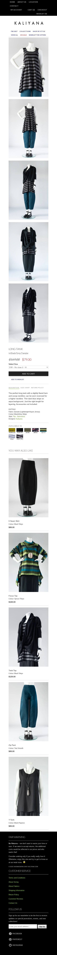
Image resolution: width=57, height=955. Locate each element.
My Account (16, 10)
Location (33, 2)
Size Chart (25, 387)
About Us (22, 2)
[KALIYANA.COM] (28, 23)
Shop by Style (39, 31)
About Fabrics (14, 886)
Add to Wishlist (17, 379)
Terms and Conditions (17, 878)
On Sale (23, 35)
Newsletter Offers (37, 35)
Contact (14, 6)
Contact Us (13, 903)
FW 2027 (14, 31)
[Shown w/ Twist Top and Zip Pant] (28, 191)
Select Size (13, 364)
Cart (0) (31, 10)
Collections (25, 31)
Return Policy (37, 387)
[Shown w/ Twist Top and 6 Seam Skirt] (28, 252)
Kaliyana (19, 419)
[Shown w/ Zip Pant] (28, 129)
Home (12, 2)
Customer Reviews (16, 899)
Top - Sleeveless (19, 416)
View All (14, 35)
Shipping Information (16, 890)
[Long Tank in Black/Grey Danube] (28, 68)
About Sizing (13, 882)
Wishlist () (41, 14)
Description (14, 387)
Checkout (42, 10)
